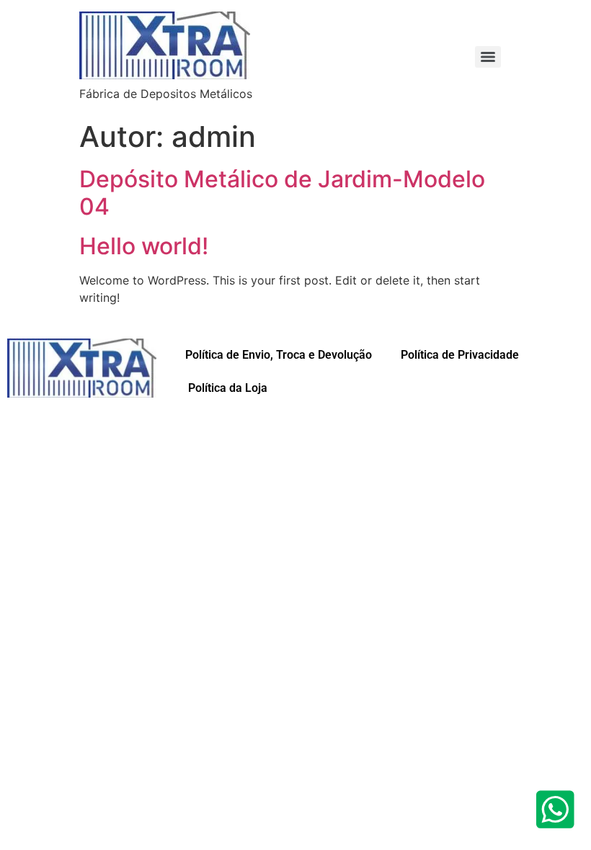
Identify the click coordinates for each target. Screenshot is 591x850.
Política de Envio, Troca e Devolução (278, 355)
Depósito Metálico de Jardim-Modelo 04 (282, 192)
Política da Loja (226, 388)
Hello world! (143, 246)
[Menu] (488, 57)
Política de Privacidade (460, 355)
